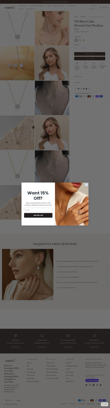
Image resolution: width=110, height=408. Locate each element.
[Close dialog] (86, 184)
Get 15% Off (38, 215)
